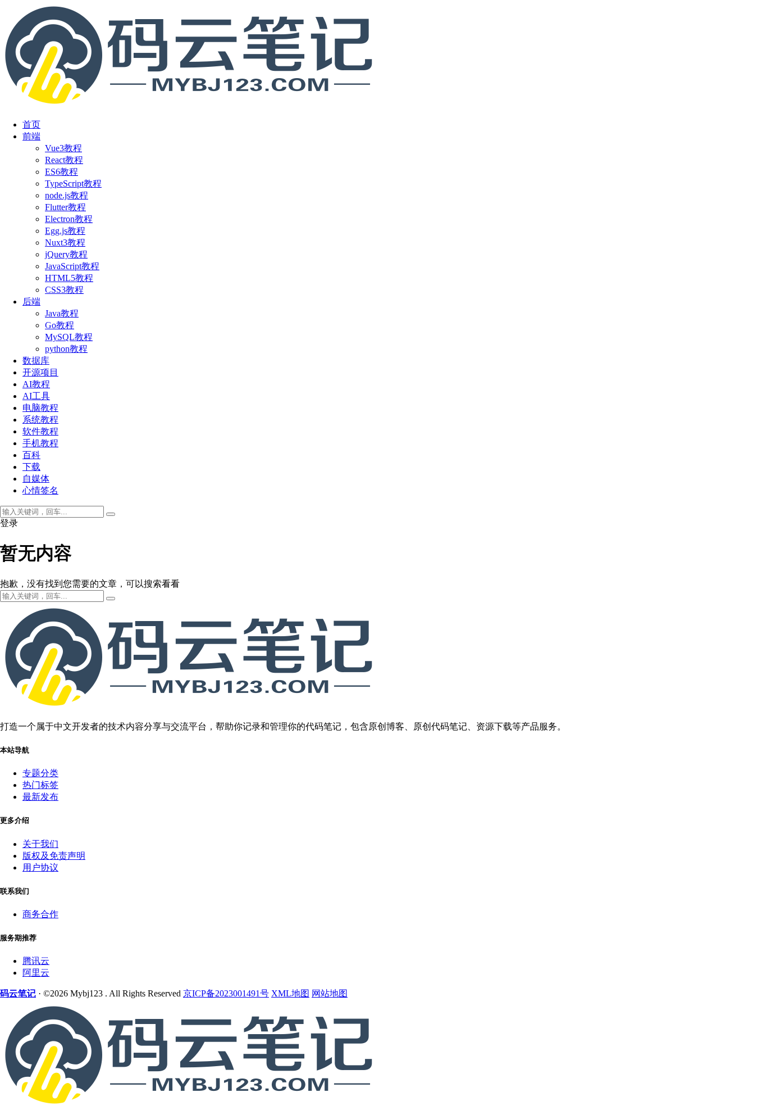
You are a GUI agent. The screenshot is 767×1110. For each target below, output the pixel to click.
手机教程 (40, 443)
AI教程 (36, 384)
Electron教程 (69, 219)
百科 (31, 455)
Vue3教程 (63, 148)
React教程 (64, 160)
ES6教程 (61, 171)
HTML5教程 (69, 278)
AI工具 (36, 396)
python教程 (66, 349)
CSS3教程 (64, 290)
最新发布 (40, 796)
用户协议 (40, 867)
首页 (31, 124)
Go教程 (59, 325)
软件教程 (40, 431)
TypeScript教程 (73, 183)
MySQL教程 (69, 337)
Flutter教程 (65, 207)
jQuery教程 (66, 254)
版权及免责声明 (53, 855)
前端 (31, 136)
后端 (31, 301)
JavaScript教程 (72, 266)
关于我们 (40, 844)
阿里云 (35, 972)
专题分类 (40, 773)
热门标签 (40, 785)
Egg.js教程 (65, 230)
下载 (31, 467)
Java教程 (62, 313)
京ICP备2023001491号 (226, 993)
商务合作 (40, 914)
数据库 (35, 360)
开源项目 (40, 372)
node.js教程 (66, 195)
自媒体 (35, 478)
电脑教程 (40, 408)
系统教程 (40, 419)
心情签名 (40, 490)
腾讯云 (35, 961)
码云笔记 (18, 993)
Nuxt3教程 (65, 242)
